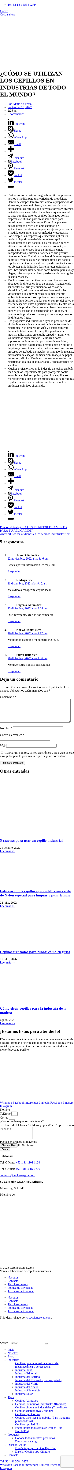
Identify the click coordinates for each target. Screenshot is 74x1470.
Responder (14, 571)
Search (4, 1342)
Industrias (13, 1359)
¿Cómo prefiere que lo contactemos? (22, 1121)
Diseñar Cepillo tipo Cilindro (32, 1451)
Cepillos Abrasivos (26, 1400)
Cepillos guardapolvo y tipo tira (34, 1410)
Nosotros (13, 1277)
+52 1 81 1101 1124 (28, 1162)
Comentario (8, 697)
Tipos (11, 1397)
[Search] (46, 1343)
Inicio (11, 1349)
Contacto (13, 1280)
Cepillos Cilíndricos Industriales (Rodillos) (40, 1404)
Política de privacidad (20, 1287)
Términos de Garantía (21, 1291)
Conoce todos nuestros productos (35, 1438)
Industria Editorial (26, 1373)
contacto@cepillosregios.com (17, 1175)
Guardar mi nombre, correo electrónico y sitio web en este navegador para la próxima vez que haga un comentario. (37, 754)
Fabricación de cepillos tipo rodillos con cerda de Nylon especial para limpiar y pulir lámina (35, 893)
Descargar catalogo (26, 1441)
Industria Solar (24, 1393)
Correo (4, 1117)
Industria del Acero (26, 1387)
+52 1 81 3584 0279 (28, 1168)
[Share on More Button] (11, 151)
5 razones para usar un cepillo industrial (31, 840)
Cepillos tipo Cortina (27, 1414)
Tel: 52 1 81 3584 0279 (14, 1461)
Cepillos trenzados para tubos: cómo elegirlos (35, 952)
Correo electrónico (12, 735)
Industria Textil (24, 1370)
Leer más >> (7, 851)
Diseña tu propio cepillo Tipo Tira (35, 1448)
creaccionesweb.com (38, 1317)
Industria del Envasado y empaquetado (38, 1380)
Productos (14, 1434)
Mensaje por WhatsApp (46, 1125)
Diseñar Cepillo (17, 1444)
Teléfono (5, 1113)
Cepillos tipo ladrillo (27, 1424)
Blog (10, 1356)
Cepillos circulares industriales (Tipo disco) (41, 1407)
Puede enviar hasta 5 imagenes (18, 1141)
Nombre (6, 728)
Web (3, 745)
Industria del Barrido (27, 1376)
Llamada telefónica (16, 1125)
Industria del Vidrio (26, 1383)
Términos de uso (18, 1284)
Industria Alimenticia (27, 1390)
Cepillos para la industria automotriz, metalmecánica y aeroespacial (37, 1365)
